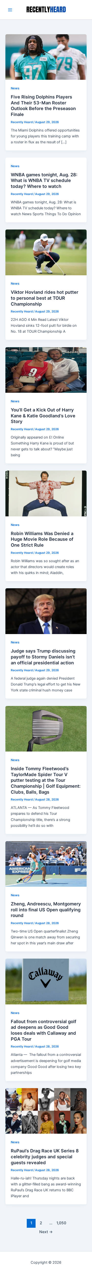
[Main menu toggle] (10, 10)
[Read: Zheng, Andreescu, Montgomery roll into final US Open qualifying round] (45, 864)
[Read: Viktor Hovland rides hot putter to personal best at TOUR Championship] (45, 252)
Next (46, 1231)
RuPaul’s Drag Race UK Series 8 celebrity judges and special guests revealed (45, 1156)
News (15, 88)
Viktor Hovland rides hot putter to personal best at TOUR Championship (44, 297)
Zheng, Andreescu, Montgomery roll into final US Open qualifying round (46, 909)
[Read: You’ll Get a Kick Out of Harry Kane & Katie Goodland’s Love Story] (45, 369)
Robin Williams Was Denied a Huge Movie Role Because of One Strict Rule (42, 539)
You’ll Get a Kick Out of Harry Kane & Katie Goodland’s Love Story (43, 415)
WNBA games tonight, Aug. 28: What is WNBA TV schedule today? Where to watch (44, 180)
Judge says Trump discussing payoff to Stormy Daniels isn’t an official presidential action (43, 656)
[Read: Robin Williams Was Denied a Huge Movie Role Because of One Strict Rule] (45, 493)
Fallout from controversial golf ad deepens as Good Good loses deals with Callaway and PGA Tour (43, 1030)
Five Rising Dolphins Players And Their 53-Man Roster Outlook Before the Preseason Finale (43, 105)
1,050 (60, 1223)
